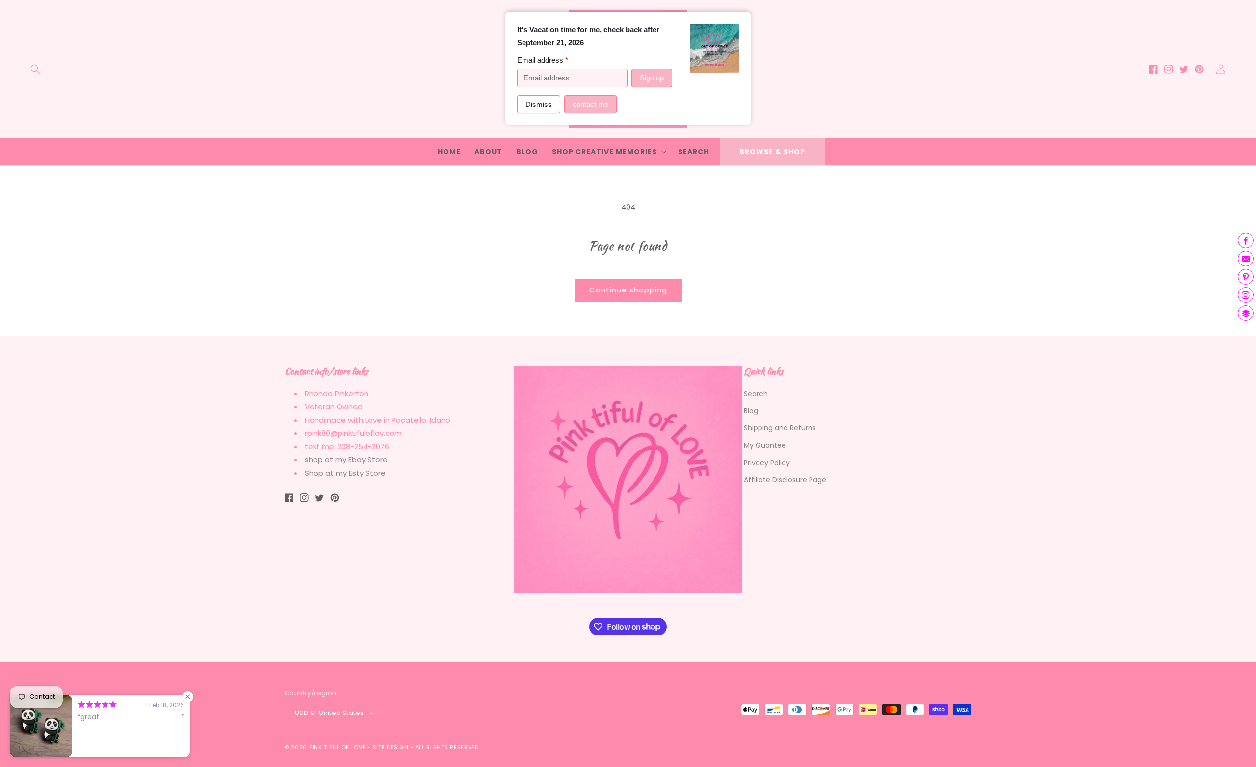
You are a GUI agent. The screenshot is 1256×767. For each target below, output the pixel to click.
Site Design (391, 747)
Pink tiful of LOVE (337, 747)
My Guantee (765, 445)
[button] (35, 69)
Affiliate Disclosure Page (785, 480)
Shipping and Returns (780, 428)
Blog (751, 411)
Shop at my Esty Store (345, 473)
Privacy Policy (767, 463)
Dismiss (538, 104)
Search (756, 393)
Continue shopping (628, 290)
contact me (590, 104)
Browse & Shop (772, 152)
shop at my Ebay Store (346, 459)
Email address (542, 60)
